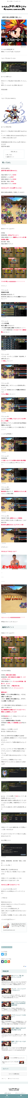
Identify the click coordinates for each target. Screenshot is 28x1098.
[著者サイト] (2, 961)
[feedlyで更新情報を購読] (5, 961)
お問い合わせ (7, 1093)
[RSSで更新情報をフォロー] (8, 961)
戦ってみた (9, 154)
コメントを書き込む (14, 1073)
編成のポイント (10, 156)
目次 (12, 151)
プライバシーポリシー (20, 1093)
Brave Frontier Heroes (7, 947)
